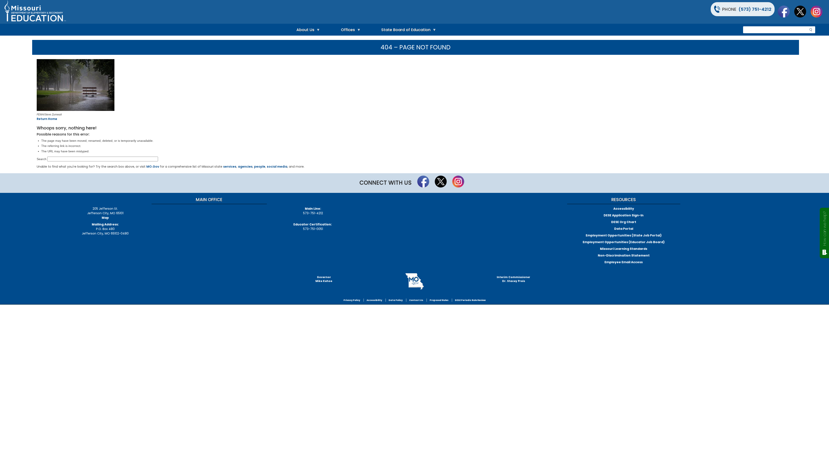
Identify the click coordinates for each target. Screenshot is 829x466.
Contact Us (416, 300)
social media (277, 166)
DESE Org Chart (623, 222)
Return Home (47, 119)
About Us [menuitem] (304, 31)
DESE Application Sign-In (624, 215)
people (259, 166)
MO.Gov (152, 166)
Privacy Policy (351, 300)
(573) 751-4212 (755, 9)
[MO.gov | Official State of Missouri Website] (414, 281)
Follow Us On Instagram (818, 11)
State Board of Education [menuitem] (404, 31)
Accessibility (623, 208)
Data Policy (396, 300)
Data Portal (623, 229)
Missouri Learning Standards (623, 249)
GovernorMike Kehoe (323, 279)
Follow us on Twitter (802, 11)
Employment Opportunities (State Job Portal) (624, 235)
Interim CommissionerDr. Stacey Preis (513, 279)
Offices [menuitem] (347, 31)
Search (41, 159)
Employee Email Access (623, 262)
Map (105, 218)
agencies (245, 166)
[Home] (209, 12)
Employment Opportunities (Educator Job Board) (624, 242)
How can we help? (824, 228)
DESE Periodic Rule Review (470, 300)
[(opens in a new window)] (193, 85)
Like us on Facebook (786, 11)
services (229, 166)
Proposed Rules (439, 300)
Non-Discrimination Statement (624, 255)
